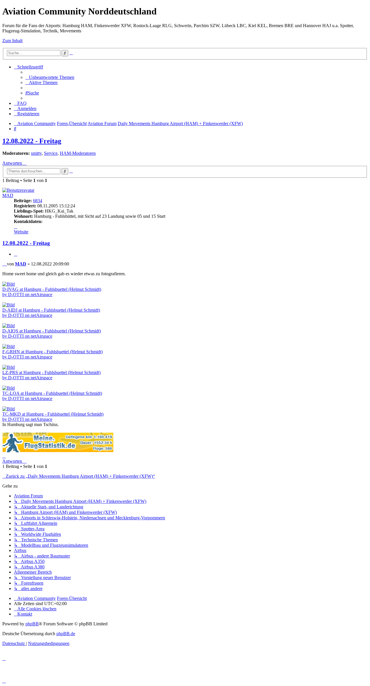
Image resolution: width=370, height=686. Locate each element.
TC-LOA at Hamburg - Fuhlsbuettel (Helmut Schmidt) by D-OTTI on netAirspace (52, 396)
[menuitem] (49, 77)
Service (51, 153)
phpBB (32, 623)
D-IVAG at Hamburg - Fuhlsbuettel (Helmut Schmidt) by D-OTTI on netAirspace (51, 292)
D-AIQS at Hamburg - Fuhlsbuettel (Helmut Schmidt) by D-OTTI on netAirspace (51, 333)
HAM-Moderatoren (78, 153)
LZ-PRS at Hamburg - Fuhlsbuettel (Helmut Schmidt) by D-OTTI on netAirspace (51, 375)
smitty (36, 153)
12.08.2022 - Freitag (31, 141)
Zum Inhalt (12, 40)
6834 (37, 200)
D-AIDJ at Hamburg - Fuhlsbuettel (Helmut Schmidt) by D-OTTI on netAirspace (51, 313)
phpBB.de (65, 633)
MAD (7, 195)
